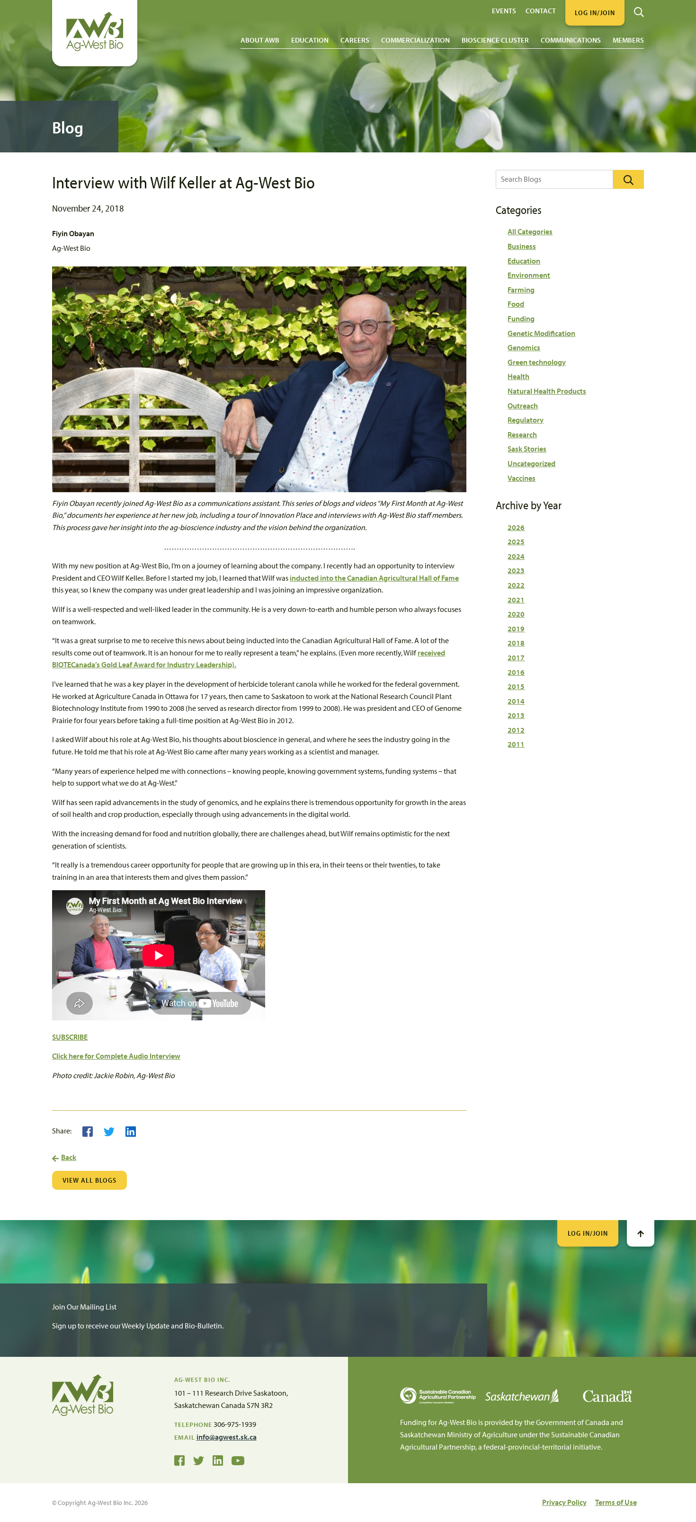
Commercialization (415, 39)
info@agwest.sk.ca (226, 1437)
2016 (516, 672)
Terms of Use (616, 1502)
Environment (529, 275)
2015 (516, 686)
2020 (516, 614)
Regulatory (526, 420)
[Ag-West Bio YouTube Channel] (238, 1460)
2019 (516, 628)
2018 (516, 642)
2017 (516, 657)
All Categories (530, 231)
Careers (354, 39)
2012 (516, 729)
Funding (521, 318)
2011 (516, 744)
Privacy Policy (564, 1502)
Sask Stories (527, 448)
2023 (516, 570)
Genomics (524, 347)
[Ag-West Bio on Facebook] (179, 1460)
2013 (516, 715)
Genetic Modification (541, 333)
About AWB (260, 39)
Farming (521, 289)
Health (518, 376)
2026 (516, 527)
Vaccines (521, 478)
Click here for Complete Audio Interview (116, 1056)
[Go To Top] (640, 1233)
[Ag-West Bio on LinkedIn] (218, 1460)
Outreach (523, 405)
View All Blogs (89, 1180)
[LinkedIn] (130, 1130)
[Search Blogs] (628, 179)
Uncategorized (531, 463)
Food (516, 304)
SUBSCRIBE (70, 1037)
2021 (516, 599)
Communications (571, 39)
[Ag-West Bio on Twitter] (198, 1460)
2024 (516, 556)
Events (504, 10)
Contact (541, 10)
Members (628, 39)
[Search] (639, 8)
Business (522, 246)
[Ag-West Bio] (94, 48)
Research (522, 434)
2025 (516, 541)
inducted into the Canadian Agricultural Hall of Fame (374, 578)
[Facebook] (87, 1130)
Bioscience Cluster (495, 39)
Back (68, 1157)
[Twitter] (109, 1130)
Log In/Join (588, 1233)
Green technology (537, 362)
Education (310, 39)
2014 (516, 701)
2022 (516, 585)
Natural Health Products (547, 391)
